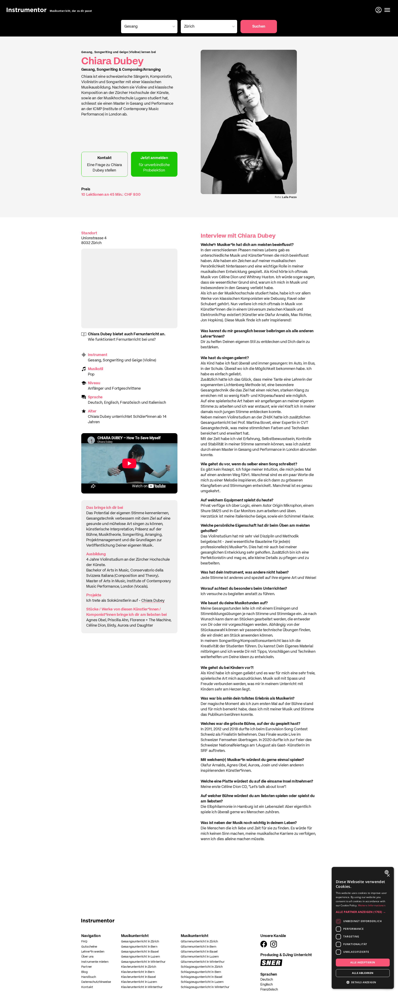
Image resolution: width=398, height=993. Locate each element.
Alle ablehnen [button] (362, 973)
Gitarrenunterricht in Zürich (199, 941)
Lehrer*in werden (92, 951)
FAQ (84, 941)
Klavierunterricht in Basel (138, 976)
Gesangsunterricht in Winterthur (143, 961)
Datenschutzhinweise (96, 981)
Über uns (87, 956)
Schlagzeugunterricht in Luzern (202, 981)
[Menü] (387, 10)
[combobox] (387, 872)
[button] (363, 912)
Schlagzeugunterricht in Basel (201, 976)
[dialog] (363, 928)
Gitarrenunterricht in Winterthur (202, 961)
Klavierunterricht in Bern (137, 972)
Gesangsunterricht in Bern (139, 946)
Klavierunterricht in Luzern (139, 981)
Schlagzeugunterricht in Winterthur (205, 987)
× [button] (388, 875)
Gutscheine (89, 946)
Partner (86, 966)
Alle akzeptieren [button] (362, 962)
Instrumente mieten (94, 961)
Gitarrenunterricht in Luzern (200, 956)
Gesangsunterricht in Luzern (140, 956)
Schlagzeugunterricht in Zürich (202, 966)
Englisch (266, 984)
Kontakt (87, 987)
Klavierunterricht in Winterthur (142, 987)
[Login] (379, 10)
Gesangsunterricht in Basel (140, 951)
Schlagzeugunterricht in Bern (201, 972)
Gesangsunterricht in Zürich (140, 941)
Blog (84, 972)
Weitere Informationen (371, 905)
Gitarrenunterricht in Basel (199, 951)
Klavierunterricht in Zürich (138, 966)
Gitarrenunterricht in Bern (198, 946)
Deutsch (266, 979)
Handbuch (88, 976)
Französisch (269, 989)
